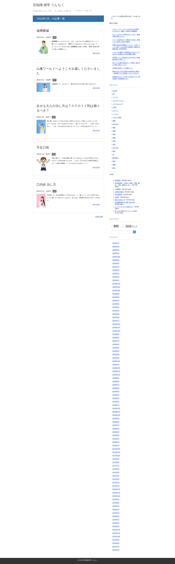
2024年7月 (115, 300)
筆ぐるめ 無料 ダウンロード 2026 (126, 211)
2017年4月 (115, 476)
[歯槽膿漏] (43, 52)
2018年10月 (116, 415)
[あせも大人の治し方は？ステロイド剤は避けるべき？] (41, 132)
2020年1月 (115, 364)
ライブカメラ (122, 226)
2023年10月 (116, 331)
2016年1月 (115, 526)
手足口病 (43, 147)
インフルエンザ (118, 104)
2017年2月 (115, 482)
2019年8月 (115, 381)
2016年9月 (115, 499)
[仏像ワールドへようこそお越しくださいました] (43, 90)
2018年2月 (115, 442)
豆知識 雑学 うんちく (49, 5)
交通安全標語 (119, 192)
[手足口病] (43, 169)
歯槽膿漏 (43, 30)
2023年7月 (115, 341)
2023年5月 (115, 347)
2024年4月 (115, 310)
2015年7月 (115, 546)
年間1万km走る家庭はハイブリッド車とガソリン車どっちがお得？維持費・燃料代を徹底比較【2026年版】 (126, 47)
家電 (114, 127)
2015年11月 (116, 533)
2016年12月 (116, 489)
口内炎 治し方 (46, 184)
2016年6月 (115, 509)
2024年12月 (116, 283)
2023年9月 (115, 334)
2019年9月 (115, 378)
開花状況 (115, 158)
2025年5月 (115, 273)
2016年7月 (115, 506)
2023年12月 (116, 324)
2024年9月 (115, 294)
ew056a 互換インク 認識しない (122, 68)
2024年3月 (115, 314)
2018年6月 (115, 428)
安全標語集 (118, 194)
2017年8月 (115, 462)
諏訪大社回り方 (120, 200)
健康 (54, 37)
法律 (114, 134)
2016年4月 (115, 516)
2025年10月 (116, 256)
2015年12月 (116, 529)
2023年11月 (116, 327)
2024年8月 (115, 297)
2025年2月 (115, 277)
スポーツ (115, 111)
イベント (115, 97)
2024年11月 (116, 287)
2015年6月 (115, 550)
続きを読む (96, 53)
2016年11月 (116, 492)
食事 (114, 164)
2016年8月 (115, 503)
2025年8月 (115, 263)
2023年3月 (115, 351)
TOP (42, 11)
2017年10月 (116, 455)
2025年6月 (115, 270)
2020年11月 (116, 361)
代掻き (117, 197)
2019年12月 (116, 368)
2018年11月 (116, 412)
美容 (114, 144)
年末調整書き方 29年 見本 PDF (125, 202)
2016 (128, 225)
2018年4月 (115, 435)
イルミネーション (118, 100)
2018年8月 (115, 422)
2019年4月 (115, 395)
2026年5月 (115, 250)
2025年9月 (115, 260)
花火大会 (115, 148)
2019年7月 (115, 385)
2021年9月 (115, 354)
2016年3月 (115, 519)
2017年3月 (115, 479)
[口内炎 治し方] (41, 206)
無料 (116, 225)
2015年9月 (115, 540)
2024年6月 (115, 304)
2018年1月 (115, 445)
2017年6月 (115, 469)
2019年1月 (115, 405)
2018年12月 (116, 408)
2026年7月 (115, 243)
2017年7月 (115, 465)
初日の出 (115, 124)
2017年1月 (115, 486)
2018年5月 (115, 432)
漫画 (114, 137)
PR (114, 94)
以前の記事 (99, 216)
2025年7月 (115, 267)
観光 (114, 151)
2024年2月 (115, 317)
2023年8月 (115, 337)
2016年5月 (115, 513)
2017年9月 (115, 459)
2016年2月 (115, 523)
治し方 (134, 226)
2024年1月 (115, 320)
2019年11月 (116, 371)
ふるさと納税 (117, 117)
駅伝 (114, 168)
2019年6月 (115, 388)
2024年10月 (116, 290)
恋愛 (114, 131)
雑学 (54, 80)
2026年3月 (115, 253)
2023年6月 (115, 344)
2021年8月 (115, 358)
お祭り (115, 107)
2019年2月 (115, 401)
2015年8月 (115, 543)
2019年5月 (115, 391)
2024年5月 (115, 307)
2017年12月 (116, 449)
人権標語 (118, 189)
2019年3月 (115, 398)
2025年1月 (115, 280)
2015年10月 (116, 536)
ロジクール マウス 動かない (124, 207)
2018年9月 (115, 418)
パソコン (115, 114)
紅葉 (114, 141)
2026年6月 (115, 246)
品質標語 (118, 180)
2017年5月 (115, 472)
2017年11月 (116, 452)
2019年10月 (116, 374)
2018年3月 (115, 438)
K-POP (115, 91)
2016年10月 (116, 496)
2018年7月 (115, 425)
